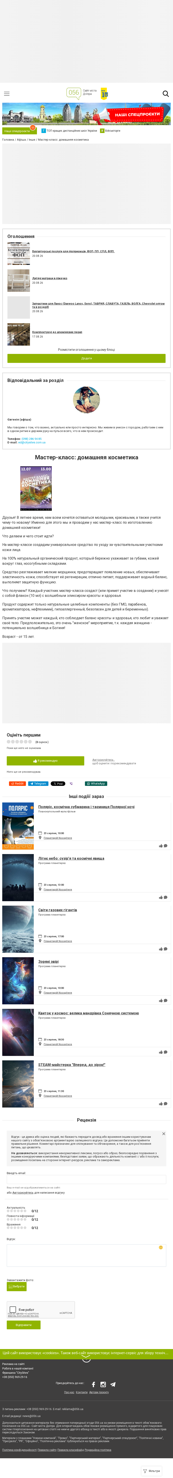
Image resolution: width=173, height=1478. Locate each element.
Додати (86, 358)
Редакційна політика (98, 1450)
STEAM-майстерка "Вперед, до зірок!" (71, 1065)
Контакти (82, 1392)
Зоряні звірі (48, 961)
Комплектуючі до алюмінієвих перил (57, 332)
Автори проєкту (99, 1392)
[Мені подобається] (161, 846)
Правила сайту (47, 1450)
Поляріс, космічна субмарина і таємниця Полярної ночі (86, 807)
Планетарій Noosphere (58, 838)
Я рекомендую (47, 760)
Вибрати (18, 1286)
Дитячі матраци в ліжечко (49, 278)
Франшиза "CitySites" (15, 1372)
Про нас (69, 1392)
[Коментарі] (165, 846)
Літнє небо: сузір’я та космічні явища (71, 858)
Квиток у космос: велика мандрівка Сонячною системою (88, 1013)
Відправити (24, 1325)
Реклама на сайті (13, 1364)
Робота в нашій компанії (17, 1368)
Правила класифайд (70, 1450)
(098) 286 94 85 (31, 438)
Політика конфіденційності (19, 1450)
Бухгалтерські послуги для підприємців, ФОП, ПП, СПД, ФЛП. (73, 251)
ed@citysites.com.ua (32, 442)
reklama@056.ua (72, 1409)
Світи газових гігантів (57, 910)
